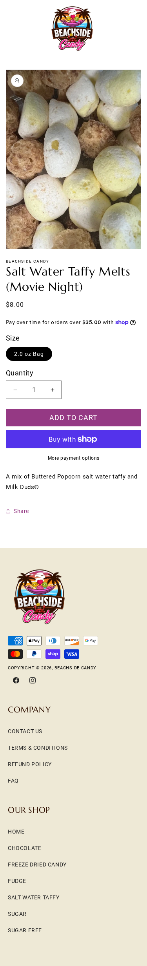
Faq (13, 781)
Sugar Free (25, 930)
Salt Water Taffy (34, 897)
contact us (25, 731)
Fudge (17, 881)
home (16, 831)
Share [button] (21, 511)
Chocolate (24, 848)
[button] (15, 28)
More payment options (74, 458)
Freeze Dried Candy (37, 864)
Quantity (19, 373)
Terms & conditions (38, 748)
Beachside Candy (75, 668)
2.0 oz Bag (29, 354)
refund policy (30, 764)
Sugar (17, 914)
